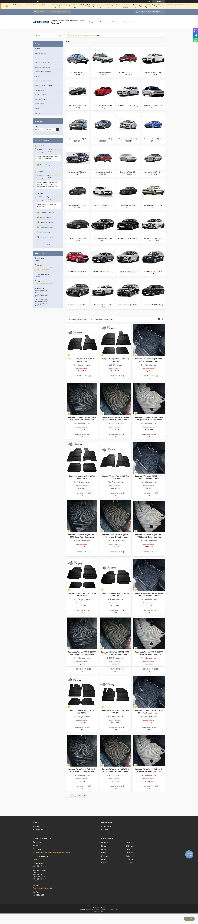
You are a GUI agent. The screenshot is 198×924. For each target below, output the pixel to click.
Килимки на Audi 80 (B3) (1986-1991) (78, 73)
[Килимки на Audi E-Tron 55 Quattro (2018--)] (153, 224)
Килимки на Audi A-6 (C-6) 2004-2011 (153, 173)
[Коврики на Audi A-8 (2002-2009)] (78, 224)
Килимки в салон (90, 35)
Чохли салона (39, 90)
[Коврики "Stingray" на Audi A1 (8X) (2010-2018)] (82, 692)
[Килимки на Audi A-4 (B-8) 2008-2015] (128, 124)
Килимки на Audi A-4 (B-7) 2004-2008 (103, 140)
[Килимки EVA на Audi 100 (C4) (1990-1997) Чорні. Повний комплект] (82, 633)
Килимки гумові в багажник (44, 85)
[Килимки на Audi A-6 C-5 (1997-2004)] (128, 158)
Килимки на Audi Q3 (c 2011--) (103, 272)
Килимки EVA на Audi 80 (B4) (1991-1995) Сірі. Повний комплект (149, 477)
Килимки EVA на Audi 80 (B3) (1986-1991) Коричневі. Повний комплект (115, 418)
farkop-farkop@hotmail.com (44, 283)
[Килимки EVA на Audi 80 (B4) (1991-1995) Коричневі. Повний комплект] (115, 516)
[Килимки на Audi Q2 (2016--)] (78, 257)
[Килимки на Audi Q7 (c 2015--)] (128, 290)
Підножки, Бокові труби (42, 62)
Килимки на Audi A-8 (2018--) (128, 238)
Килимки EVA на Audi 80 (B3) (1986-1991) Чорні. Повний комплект (82, 418)
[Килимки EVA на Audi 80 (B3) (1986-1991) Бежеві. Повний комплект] (149, 399)
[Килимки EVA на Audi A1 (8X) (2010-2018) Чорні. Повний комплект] (82, 751)
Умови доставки (130, 22)
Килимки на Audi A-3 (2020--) (128, 106)
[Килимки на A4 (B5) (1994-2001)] (153, 91)
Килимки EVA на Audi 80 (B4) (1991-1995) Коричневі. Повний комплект (115, 536)
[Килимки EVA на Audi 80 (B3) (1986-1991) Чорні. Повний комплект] (82, 399)
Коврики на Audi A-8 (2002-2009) (78, 239)
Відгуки (92, 22)
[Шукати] (60, 35)
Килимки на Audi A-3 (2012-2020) (103, 107)
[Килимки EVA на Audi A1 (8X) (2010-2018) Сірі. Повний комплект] (149, 692)
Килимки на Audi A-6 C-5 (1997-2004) (128, 173)
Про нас (37, 108)
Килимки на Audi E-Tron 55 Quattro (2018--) (153, 239)
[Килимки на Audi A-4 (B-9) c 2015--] (153, 124)
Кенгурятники (39, 58)
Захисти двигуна (40, 53)
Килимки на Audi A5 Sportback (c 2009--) (78, 173)
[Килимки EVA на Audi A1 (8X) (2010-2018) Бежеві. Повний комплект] (149, 751)
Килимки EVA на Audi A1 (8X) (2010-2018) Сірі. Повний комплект (149, 712)
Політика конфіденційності (110, 909)
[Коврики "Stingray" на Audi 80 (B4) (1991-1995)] (82, 458)
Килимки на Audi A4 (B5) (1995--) (103, 73)
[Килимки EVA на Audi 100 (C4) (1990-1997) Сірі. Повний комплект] (149, 575)
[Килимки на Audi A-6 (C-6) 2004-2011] (153, 158)
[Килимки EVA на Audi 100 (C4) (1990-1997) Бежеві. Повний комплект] (149, 633)
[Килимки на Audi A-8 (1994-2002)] (153, 191)
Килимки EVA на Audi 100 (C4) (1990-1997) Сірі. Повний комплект (149, 594)
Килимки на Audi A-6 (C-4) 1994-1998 (103, 173)
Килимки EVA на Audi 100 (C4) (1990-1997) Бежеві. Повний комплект (149, 653)
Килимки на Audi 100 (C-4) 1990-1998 (128, 73)
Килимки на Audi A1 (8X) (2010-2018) (153, 73)
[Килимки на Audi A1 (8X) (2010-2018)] (153, 58)
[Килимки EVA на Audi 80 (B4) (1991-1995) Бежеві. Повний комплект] (149, 516)
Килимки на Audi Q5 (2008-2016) (153, 273)
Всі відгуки (48, 244)
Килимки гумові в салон (43, 81)
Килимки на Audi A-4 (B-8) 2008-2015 (128, 140)
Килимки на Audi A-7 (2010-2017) (128, 206)
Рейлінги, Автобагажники (43, 72)
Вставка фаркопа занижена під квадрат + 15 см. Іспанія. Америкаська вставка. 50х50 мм (47, 184)
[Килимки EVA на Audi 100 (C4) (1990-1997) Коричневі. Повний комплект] (115, 633)
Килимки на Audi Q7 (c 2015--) (128, 305)
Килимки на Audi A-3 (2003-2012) (77, 107)
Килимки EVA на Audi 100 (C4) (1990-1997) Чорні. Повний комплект (82, 653)
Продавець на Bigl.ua (99, 908)
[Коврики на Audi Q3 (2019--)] (128, 257)
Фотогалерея (39, 104)
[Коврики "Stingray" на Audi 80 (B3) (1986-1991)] (82, 340)
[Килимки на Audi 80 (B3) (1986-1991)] (78, 58)
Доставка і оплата (41, 99)
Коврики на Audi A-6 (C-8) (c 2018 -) (103, 206)
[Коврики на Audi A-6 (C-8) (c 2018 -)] (103, 191)
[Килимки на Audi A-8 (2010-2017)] (103, 224)
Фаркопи (38, 49)
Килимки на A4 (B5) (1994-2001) (153, 107)
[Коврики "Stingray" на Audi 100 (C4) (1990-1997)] (82, 575)
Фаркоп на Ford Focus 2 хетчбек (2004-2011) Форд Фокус (47, 157)
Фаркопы (38, 826)
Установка (103, 22)
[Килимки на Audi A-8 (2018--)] (128, 224)
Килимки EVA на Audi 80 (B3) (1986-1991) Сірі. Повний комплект (149, 360)
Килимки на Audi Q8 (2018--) (153, 305)
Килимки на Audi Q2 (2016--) (77, 272)
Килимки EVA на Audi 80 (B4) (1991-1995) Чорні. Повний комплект (82, 536)
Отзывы (105, 829)
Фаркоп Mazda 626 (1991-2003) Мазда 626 (46, 205)
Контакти (115, 22)
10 (79, 796)
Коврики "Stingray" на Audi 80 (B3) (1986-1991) (82, 360)
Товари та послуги (76, 35)
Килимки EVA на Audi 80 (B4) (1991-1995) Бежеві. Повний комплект (149, 536)
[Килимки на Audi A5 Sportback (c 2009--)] (78, 158)
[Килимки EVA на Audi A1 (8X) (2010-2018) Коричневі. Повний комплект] (115, 751)
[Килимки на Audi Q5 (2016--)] (78, 290)
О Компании (107, 826)
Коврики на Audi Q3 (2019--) (128, 272)
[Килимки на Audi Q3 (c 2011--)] (103, 257)
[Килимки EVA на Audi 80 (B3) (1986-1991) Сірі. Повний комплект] (149, 340)
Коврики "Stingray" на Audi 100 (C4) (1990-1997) (82, 594)
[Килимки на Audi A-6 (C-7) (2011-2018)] (78, 191)
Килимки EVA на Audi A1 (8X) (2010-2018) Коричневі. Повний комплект (115, 770)
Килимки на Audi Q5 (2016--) (77, 305)
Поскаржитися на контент (93, 909)
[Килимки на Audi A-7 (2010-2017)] (128, 191)
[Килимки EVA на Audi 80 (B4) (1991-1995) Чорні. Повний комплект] (82, 516)
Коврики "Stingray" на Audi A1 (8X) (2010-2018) (82, 712)
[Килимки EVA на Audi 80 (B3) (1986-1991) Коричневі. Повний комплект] (115, 399)
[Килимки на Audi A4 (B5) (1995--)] (103, 58)
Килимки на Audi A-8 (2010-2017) (103, 239)
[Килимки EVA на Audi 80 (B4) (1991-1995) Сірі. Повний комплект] (149, 458)
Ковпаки (37, 76)
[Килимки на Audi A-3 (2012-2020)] (103, 91)
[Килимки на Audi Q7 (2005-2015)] (103, 290)
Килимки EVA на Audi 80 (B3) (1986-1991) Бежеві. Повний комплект (149, 418)
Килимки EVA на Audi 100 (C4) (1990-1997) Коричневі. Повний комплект (115, 653)
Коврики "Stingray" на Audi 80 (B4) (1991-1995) (82, 477)
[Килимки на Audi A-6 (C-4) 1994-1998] (103, 158)
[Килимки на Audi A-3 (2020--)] (128, 91)
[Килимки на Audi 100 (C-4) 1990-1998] (128, 58)
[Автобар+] (41, 22)
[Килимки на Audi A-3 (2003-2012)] (78, 91)
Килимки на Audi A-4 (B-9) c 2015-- (153, 140)
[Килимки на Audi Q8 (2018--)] (153, 290)
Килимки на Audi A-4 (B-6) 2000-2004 (78, 140)
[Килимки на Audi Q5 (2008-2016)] (153, 257)
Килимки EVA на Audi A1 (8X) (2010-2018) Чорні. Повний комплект (82, 770)
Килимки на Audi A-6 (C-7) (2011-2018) (78, 206)
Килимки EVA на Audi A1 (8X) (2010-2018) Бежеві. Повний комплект (149, 770)
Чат (191, 918)
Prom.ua (109, 906)
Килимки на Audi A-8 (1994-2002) (153, 206)
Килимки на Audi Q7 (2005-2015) (103, 306)
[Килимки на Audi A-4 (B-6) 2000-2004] (78, 124)
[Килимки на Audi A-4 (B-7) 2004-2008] (103, 124)
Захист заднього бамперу (43, 67)
